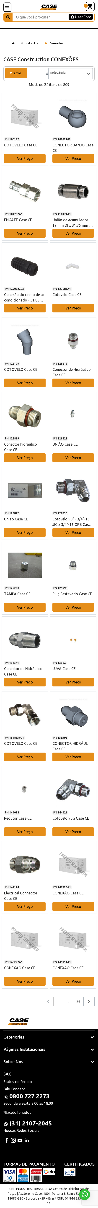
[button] (25, 125)
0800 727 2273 (29, 1096)
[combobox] (70, 73)
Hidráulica (32, 43)
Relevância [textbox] (58, 73)
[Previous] (89, 1001)
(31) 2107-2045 (30, 1123)
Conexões (56, 43)
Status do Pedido (17, 1082)
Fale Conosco (14, 1089)
